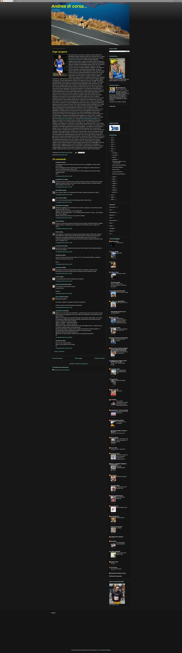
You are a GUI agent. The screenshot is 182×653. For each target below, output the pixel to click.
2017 (112, 137)
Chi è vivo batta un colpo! (122, 292)
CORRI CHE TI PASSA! (117, 536)
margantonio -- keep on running (119, 410)
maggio (114, 183)
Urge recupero (115, 169)
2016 (112, 139)
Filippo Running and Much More (119, 337)
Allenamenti (61, 154)
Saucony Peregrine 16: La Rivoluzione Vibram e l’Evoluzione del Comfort (118, 285)
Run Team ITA (114, 389)
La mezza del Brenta (117, 171)
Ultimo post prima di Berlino (119, 165)
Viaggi (111, 225)
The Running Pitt (115, 282)
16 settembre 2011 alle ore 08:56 (64, 337)
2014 (112, 144)
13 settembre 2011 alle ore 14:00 (64, 273)
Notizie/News (112, 212)
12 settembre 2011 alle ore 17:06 (64, 242)
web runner (59, 198)
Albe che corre (115, 317)
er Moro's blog (115, 272)
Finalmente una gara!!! (121, 476)
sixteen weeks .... (115, 241)
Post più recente (57, 358)
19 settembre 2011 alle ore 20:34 (64, 348)
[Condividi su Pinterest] (84, 152)
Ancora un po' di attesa (116, 568)
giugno (114, 181)
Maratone (111, 215)
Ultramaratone (112, 220)
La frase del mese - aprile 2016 (118, 449)
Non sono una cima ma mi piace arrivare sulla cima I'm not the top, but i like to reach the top (119, 349)
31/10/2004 (118, 528)
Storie (110, 223)
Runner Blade (114, 437)
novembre (115, 155)
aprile (113, 185)
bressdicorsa (59, 246)
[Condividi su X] (81, 152)
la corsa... (113, 262)
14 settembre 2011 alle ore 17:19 (64, 307)
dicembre (114, 152)
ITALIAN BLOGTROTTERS (118, 291)
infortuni (111, 231)
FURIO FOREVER (115, 551)
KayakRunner (59, 179)
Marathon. (113, 563)
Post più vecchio (100, 358)
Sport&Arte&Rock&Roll (117, 420)
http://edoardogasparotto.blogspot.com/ (90, 118)
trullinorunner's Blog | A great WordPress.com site (119, 361)
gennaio (114, 192)
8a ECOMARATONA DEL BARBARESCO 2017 (121, 372)
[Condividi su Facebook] (82, 152)
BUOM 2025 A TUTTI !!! (121, 302)
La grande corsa (115, 369)
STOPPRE (113, 399)
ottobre (114, 157)
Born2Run (113, 541)
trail (110, 233)
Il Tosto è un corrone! (116, 526)
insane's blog (114, 561)
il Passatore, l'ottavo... (121, 273)
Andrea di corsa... (69, 6)
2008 (112, 199)
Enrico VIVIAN (59, 296)
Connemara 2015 (120, 517)
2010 (112, 195)
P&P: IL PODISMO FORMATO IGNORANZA (118, 464)
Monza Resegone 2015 (121, 507)
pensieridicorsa (115, 516)
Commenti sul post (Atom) (81, 363)
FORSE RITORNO (120, 380)
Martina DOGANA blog (117, 495)
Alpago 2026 (119, 253)
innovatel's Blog (115, 485)
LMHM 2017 (119, 390)
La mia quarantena (115, 313)
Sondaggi (111, 228)
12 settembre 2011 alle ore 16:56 (64, 228)
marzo (114, 187)
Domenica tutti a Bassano (118, 174)
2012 (112, 148)
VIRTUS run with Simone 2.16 (118, 433)
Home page (78, 358)
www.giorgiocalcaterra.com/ (118, 311)
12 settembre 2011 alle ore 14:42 (64, 187)
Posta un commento (59, 351)
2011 (112, 151)
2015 (112, 142)
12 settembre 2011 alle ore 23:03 (64, 251)
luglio (113, 179)
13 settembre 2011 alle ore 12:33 (64, 264)
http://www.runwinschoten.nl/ (76, 59)
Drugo (57, 221)
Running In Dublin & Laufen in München (119, 431)
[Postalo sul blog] (80, 152)
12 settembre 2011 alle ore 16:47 (64, 202)
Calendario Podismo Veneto (118, 573)
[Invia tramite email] (78, 152)
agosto (114, 176)
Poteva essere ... (120, 242)
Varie (110, 217)
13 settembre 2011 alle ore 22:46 (64, 293)
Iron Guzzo (114, 475)
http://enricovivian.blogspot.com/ (67, 118)
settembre (115, 159)
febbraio (114, 190)
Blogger (109, 650)
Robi (57, 232)
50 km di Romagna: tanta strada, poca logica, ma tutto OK (122, 440)
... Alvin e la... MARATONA (118, 301)
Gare (66, 154)
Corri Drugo (114, 567)
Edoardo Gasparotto (61, 284)
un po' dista (114, 447)
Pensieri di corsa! (115, 327)
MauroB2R (58, 190)
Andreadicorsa (60, 205)
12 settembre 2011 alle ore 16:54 (64, 217)
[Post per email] (76, 152)
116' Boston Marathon (117, 167)
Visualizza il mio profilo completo (117, 101)
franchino (58, 267)
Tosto (57, 276)
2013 (112, 146)
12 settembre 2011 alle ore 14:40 (64, 176)
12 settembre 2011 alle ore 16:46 (64, 194)
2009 (112, 197)
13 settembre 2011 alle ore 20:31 (64, 281)
